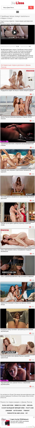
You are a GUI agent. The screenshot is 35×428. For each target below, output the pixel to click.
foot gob (29, 408)
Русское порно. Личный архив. (10, 24)
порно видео (19, 21)
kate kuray (17, 410)
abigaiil (30, 405)
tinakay (26, 410)
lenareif (9, 410)
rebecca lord (20, 405)
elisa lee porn (7, 405)
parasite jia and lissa (15, 413)
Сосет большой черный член (13, 408)
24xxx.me (3, 397)
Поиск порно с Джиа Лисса (31, 7)
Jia (17, 3)
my (27, 413)
